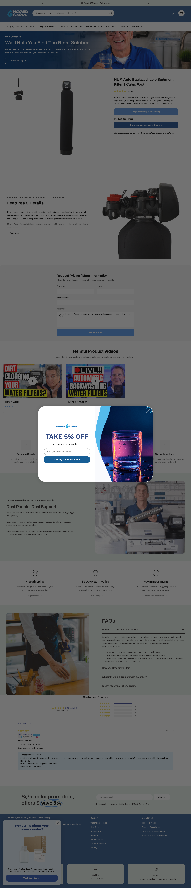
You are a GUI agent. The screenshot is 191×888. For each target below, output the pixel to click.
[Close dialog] (149, 410)
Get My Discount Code (67, 459)
